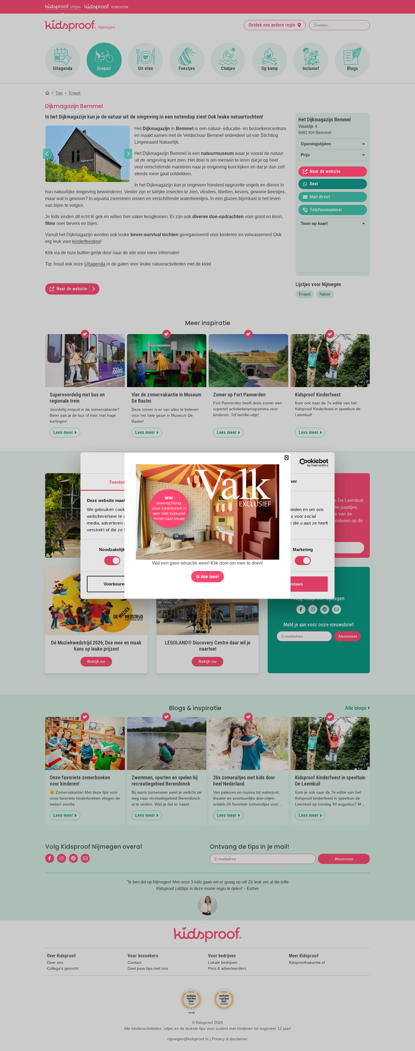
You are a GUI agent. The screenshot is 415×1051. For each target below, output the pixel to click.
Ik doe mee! (207, 576)
